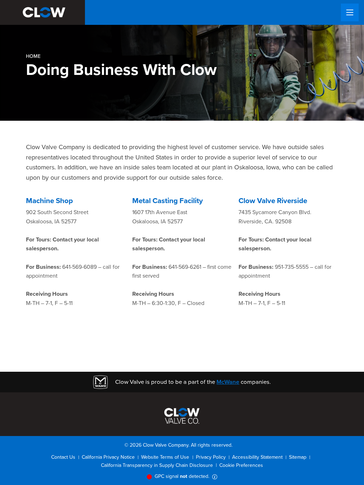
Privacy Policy (211, 457)
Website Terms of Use (165, 457)
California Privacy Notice (108, 457)
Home (33, 56)
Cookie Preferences (241, 465)
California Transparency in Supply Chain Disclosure (157, 465)
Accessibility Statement (257, 457)
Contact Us (63, 457)
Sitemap (297, 457)
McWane (227, 381)
